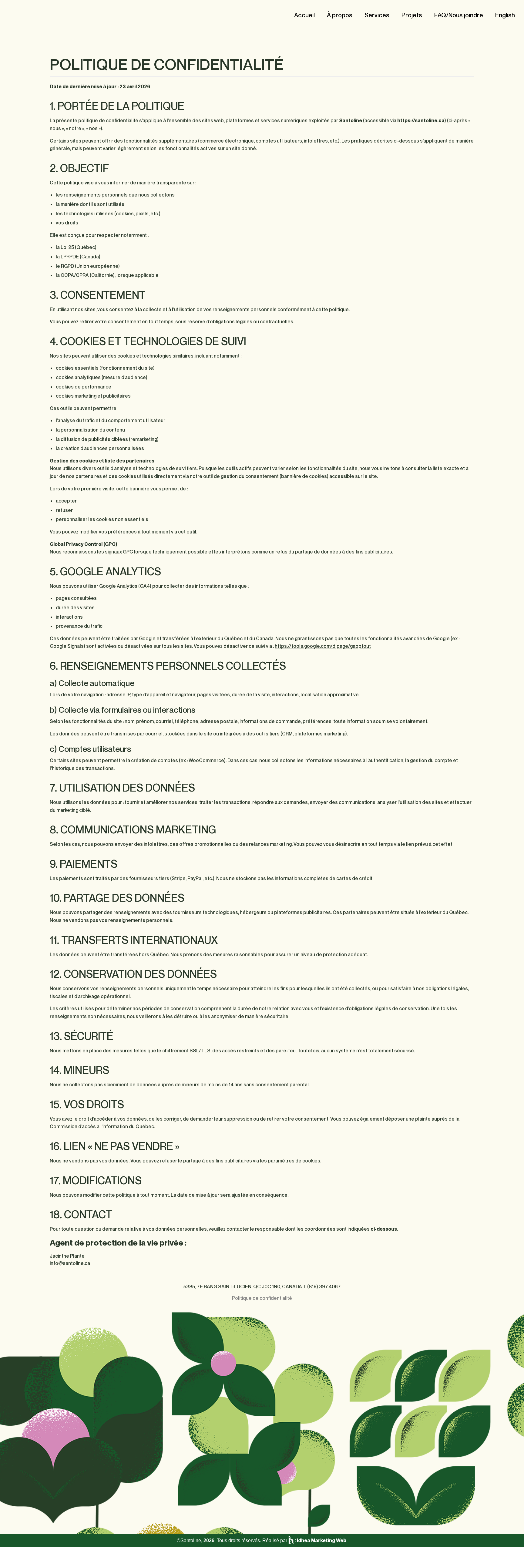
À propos (339, 15)
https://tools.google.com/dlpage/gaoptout (323, 646)
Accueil (304, 15)
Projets (411, 15)
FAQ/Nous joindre (458, 15)
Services (376, 15)
